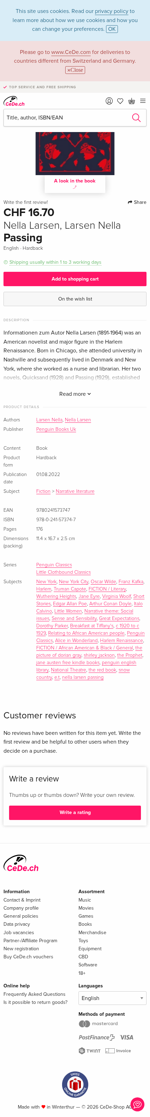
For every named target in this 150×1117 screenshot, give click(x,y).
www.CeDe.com (71, 52)
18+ (81, 973)
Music (84, 900)
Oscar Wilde (103, 581)
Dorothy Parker (52, 625)
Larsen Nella (49, 420)
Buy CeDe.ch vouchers (28, 957)
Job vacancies (18, 933)
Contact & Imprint (21, 900)
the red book (102, 670)
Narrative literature (75, 491)
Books (85, 924)
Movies (86, 908)
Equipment (90, 949)
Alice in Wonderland (76, 640)
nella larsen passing (83, 677)
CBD (83, 957)
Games (85, 916)
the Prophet (129, 655)
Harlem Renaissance (121, 640)
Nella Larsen (78, 420)
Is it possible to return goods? (35, 1002)
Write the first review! (25, 202)
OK (112, 29)
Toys (83, 941)
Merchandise (92, 933)
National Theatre (68, 670)
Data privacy (16, 924)
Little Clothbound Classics (63, 572)
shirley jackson (99, 655)
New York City (73, 581)
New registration (21, 949)
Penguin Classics (54, 565)
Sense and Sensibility (74, 618)
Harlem (43, 589)
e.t (57, 677)
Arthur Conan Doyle (110, 603)
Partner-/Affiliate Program (30, 941)
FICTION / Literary (107, 589)
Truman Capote (70, 589)
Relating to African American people (86, 633)
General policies (20, 916)
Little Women (68, 611)
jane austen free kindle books (67, 662)
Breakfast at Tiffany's (91, 625)
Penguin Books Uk (56, 429)
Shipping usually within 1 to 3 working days (55, 262)
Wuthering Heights (56, 596)
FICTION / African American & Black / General (84, 648)
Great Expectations (119, 618)
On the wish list (75, 299)
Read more (73, 394)
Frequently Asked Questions (34, 994)
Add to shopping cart (75, 279)
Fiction (43, 491)
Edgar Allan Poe (70, 603)
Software (87, 965)
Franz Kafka (131, 581)
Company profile (21, 908)
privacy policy (111, 11)
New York (46, 581)
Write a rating (75, 812)
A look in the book (75, 181)
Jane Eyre (89, 596)
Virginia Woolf (116, 596)
